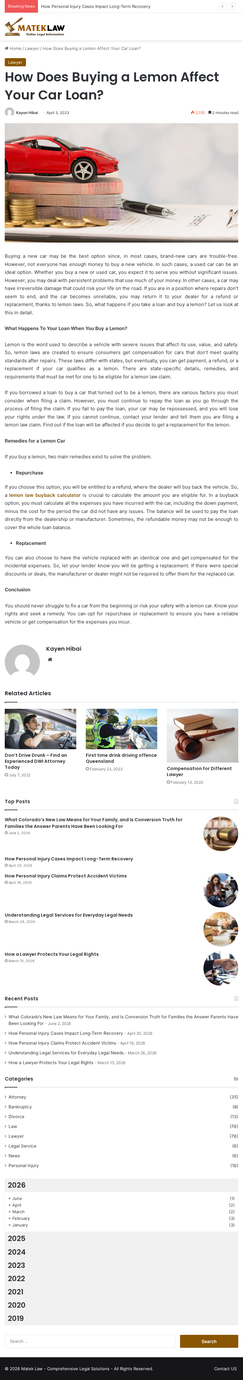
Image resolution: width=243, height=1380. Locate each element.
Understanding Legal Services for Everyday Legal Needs (69, 915)
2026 (17, 1185)
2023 (16, 1265)
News (14, 1155)
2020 (17, 1305)
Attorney (17, 1097)
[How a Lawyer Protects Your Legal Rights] (220, 968)
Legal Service (22, 1145)
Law (13, 1126)
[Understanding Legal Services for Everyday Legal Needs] (220, 929)
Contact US (225, 1368)
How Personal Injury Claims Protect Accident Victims (66, 876)
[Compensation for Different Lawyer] (202, 735)
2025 (17, 1238)
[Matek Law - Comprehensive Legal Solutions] (35, 26)
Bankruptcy (20, 1106)
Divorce (16, 1116)
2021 (15, 1292)
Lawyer (32, 48)
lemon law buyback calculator (45, 495)
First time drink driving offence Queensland (121, 758)
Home (15, 48)
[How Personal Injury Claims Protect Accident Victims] (220, 890)
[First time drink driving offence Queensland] (121, 729)
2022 (16, 1279)
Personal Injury (24, 1165)
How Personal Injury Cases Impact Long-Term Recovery (95, 6)
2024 (17, 1252)
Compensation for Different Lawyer (199, 771)
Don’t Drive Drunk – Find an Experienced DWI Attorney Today (36, 761)
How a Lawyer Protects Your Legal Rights (52, 954)
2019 (16, 1318)
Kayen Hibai (27, 112)
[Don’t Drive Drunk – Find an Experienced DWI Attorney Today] (40, 729)
